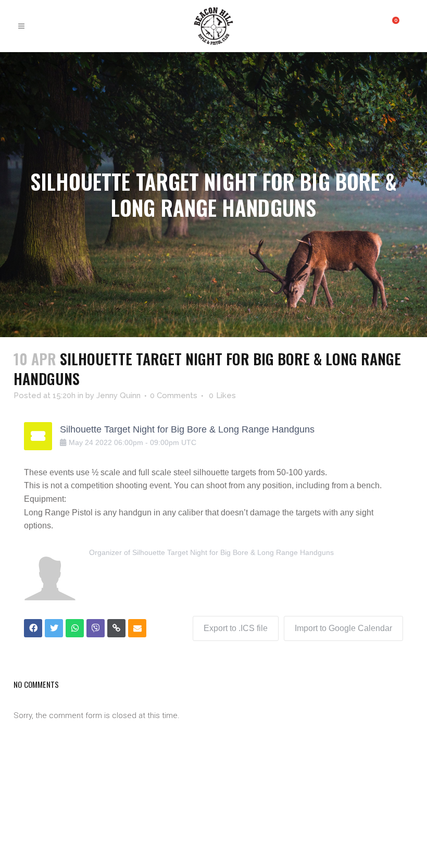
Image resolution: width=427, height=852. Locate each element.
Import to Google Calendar (343, 628)
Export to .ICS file (236, 628)
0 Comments (173, 395)
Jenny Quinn (118, 395)
